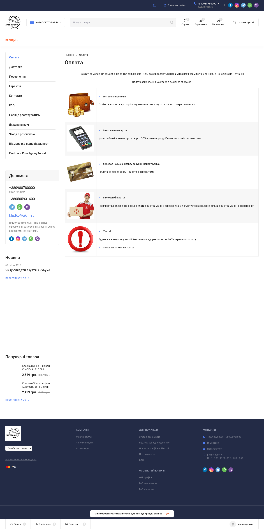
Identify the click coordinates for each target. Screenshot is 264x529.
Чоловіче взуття (84, 442)
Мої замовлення (148, 483)
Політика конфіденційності (154, 448)
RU (154, 5)
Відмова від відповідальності (155, 442)
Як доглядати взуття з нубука (27, 270)
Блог (141, 460)
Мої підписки (146, 489)
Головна (70, 55)
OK (167, 513)
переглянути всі (16, 278)
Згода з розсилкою (149, 437)
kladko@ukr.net (21, 215)
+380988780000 (207, 3)
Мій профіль (145, 477)
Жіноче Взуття (84, 437)
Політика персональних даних (20, 459)
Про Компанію (147, 454)
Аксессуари (82, 448)
